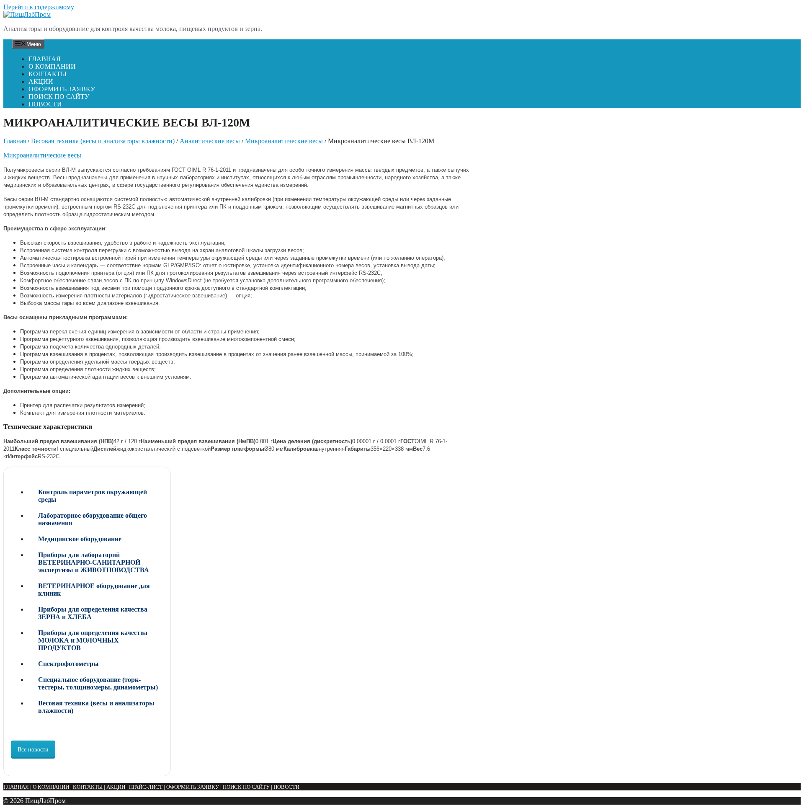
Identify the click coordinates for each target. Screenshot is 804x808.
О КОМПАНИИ (52, 66)
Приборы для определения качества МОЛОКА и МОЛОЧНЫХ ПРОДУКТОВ (92, 640)
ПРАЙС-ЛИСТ (145, 787)
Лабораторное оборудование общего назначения (92, 519)
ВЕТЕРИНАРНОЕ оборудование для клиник (94, 589)
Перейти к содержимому (38, 6)
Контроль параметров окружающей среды (92, 495)
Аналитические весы (210, 141)
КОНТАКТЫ (47, 73)
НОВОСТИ (45, 104)
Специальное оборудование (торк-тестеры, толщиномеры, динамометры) (98, 683)
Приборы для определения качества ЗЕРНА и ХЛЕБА (92, 613)
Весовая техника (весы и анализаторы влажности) (103, 141)
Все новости (33, 749)
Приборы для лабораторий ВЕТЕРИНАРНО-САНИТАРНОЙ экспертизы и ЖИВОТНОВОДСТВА (93, 562)
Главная (14, 141)
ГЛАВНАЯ (44, 58)
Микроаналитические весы (284, 141)
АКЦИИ (40, 81)
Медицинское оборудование (79, 538)
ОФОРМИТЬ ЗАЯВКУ (61, 89)
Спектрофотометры (68, 663)
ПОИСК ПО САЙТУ (58, 96)
